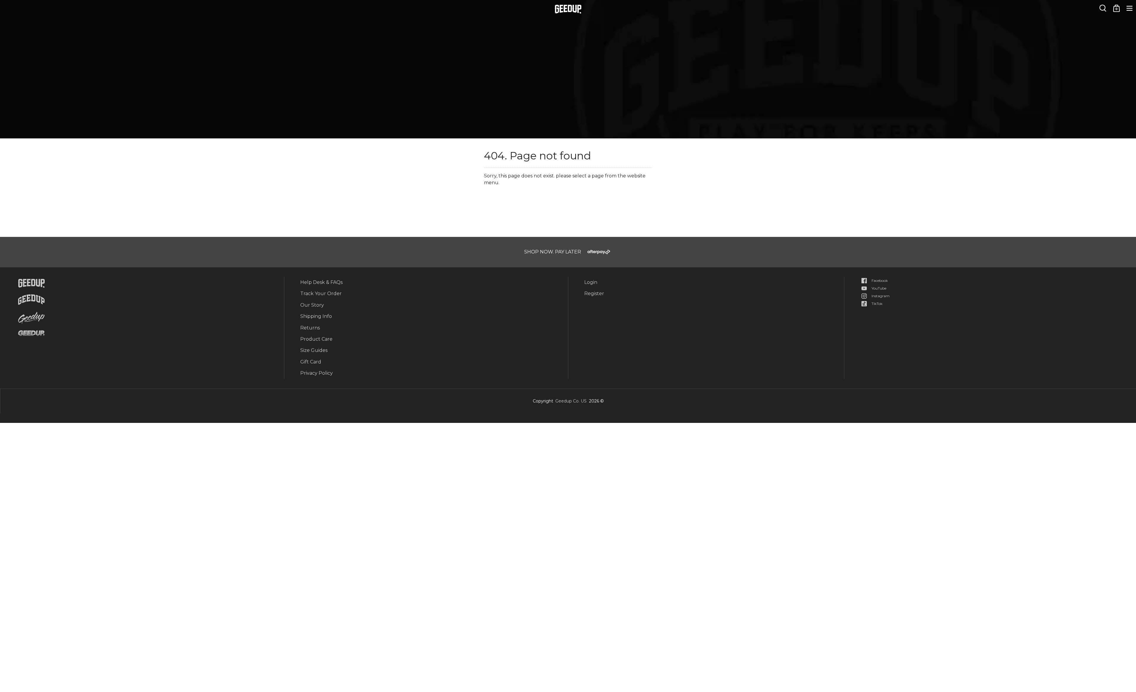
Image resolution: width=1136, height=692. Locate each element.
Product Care (316, 339)
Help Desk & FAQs (321, 282)
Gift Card (310, 362)
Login (590, 282)
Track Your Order (321, 293)
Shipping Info (316, 316)
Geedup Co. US (571, 401)
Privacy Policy (316, 373)
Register (594, 293)
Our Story (312, 305)
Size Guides (313, 350)
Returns (310, 328)
